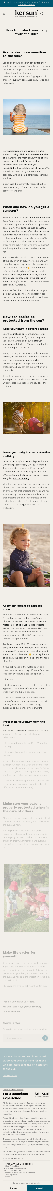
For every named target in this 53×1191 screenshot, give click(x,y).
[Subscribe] (45, 1038)
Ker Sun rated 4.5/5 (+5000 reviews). (22, 1006)
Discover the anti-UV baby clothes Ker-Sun (25, 986)
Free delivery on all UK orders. (19, 1001)
